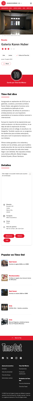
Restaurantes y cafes (6, 8)
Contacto (4, 369)
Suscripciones (23, 369)
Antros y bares (17, 8)
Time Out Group (6, 375)
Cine (24, 8)
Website (20, 236)
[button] (30, 174)
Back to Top (18, 338)
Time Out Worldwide (24, 383)
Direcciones (9, 236)
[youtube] (12, 358)
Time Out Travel (23, 386)
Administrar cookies (7, 378)
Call (7, 240)
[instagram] (16, 358)
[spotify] (21, 358)
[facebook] (3, 358)
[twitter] (7, 358)
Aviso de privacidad (7, 372)
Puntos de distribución (22, 373)
